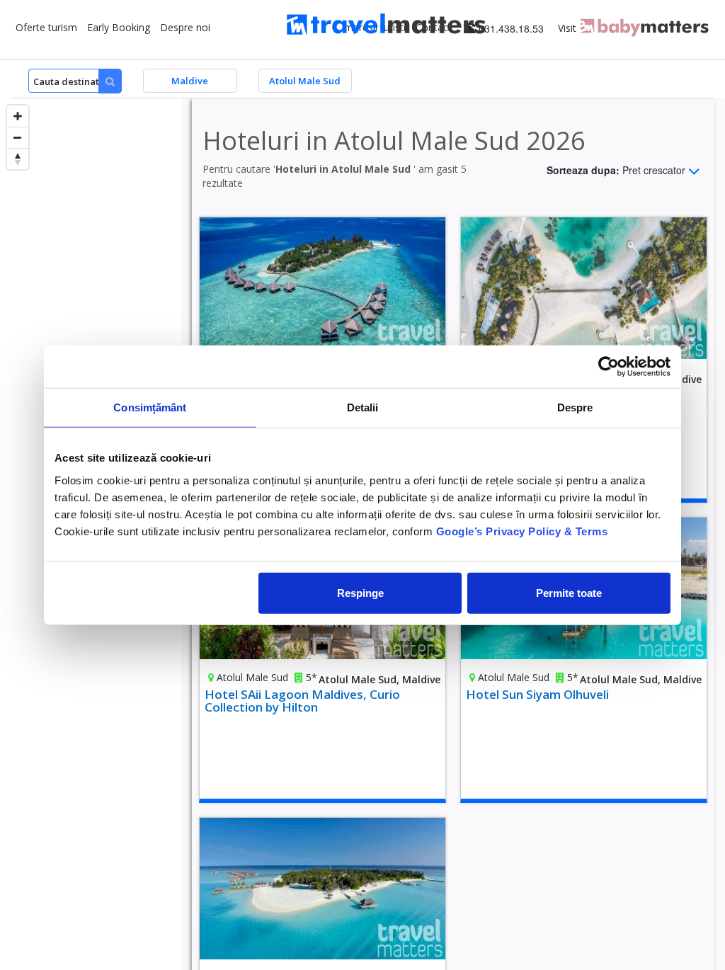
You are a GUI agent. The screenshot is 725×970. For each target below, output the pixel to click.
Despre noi (185, 27)
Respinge (360, 592)
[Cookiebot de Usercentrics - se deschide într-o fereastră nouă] (608, 366)
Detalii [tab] (363, 407)
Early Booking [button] (118, 27)
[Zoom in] (17, 116)
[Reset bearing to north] (17, 158)
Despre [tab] (575, 407)
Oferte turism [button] (46, 27)
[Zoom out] (17, 137)
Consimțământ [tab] (149, 407)
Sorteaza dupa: (616, 169)
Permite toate (569, 592)
